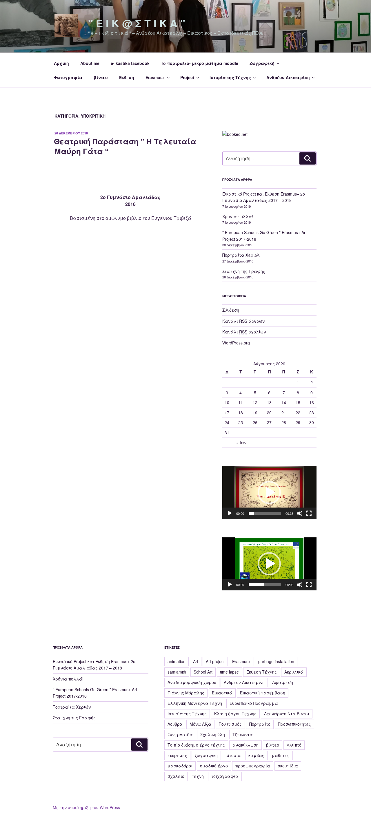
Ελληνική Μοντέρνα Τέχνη (195, 703)
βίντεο (101, 77)
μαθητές (281, 755)
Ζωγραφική (262, 63)
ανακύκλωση (245, 745)
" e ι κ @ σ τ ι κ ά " (136, 22)
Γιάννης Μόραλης (186, 693)
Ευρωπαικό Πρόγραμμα (254, 703)
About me (89, 63)
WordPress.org (236, 343)
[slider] (265, 513)
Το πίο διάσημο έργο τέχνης (196, 745)
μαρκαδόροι (180, 766)
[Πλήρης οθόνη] (309, 513)
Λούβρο (175, 724)
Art (195, 661)
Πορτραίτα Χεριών (241, 255)
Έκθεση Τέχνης (261, 672)
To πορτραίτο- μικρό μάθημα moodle (199, 63)
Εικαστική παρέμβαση (262, 693)
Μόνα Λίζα (200, 724)
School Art (203, 672)
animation (177, 661)
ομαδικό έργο (214, 766)
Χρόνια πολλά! (237, 216)
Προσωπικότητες (294, 724)
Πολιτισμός (230, 724)
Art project (215, 661)
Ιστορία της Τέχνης (230, 77)
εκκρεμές (177, 755)
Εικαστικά (222, 693)
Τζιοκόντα (242, 734)
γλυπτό (294, 745)
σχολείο (176, 776)
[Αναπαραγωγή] (230, 513)
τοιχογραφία (225, 776)
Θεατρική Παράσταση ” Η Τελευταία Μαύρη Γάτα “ (125, 146)
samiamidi (177, 672)
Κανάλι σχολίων (244, 332)
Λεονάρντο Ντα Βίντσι (286, 713)
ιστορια (233, 755)
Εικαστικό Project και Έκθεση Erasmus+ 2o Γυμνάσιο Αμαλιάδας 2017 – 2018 (94, 664)
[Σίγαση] (300, 513)
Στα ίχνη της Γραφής (243, 271)
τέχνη (198, 776)
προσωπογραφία (252, 766)
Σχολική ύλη (212, 734)
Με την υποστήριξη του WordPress (86, 807)
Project (187, 77)
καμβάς (256, 755)
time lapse (229, 672)
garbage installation (276, 661)
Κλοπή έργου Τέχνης (235, 713)
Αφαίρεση (282, 682)
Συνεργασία (180, 734)
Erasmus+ (155, 77)
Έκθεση (126, 77)
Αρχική (61, 63)
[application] (269, 492)
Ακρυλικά (293, 672)
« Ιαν (241, 442)
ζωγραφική (206, 755)
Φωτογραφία (68, 77)
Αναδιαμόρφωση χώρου (192, 682)
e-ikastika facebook (130, 63)
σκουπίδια (288, 766)
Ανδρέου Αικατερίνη (288, 77)
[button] (269, 492)
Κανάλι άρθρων (243, 321)
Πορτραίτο (259, 724)
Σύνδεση (230, 310)
